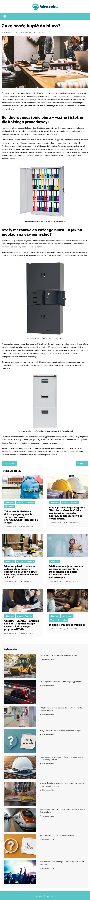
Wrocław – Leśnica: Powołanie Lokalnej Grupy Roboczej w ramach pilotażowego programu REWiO (21, 625)
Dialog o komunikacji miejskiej (67, 624)
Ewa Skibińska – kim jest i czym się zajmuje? (57, 836)
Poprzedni (10, 463)
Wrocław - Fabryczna (70, 503)
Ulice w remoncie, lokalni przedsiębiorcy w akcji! (58, 655)
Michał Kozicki (9, 32)
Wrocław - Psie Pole (24, 616)
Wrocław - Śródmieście (25, 503)
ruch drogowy (67, 616)
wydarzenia (9, 506)
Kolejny (81, 463)
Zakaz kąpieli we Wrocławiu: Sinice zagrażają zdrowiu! (61, 682)
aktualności (40, 32)
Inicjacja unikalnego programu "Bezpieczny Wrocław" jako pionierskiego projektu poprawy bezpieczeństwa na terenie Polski (67, 513)
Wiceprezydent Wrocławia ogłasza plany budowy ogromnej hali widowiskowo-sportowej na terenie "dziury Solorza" (21, 572)
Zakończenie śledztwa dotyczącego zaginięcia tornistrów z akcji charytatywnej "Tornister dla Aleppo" (21, 517)
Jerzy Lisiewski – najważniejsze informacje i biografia (61, 731)
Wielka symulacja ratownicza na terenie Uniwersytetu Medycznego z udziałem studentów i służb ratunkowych (66, 572)
